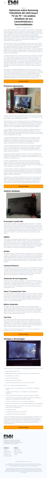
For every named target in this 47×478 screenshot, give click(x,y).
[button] (5, 2)
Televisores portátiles (8, 455)
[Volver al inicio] (25, 2)
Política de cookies (17, 451)
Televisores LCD (7, 454)
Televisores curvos (7, 452)
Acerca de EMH (17, 449)
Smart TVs (6, 449)
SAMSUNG (23, 8)
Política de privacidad (18, 452)
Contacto (15, 454)
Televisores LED (7, 451)
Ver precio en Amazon (23, 81)
